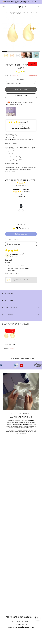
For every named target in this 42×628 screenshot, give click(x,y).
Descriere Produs (11, 143)
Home (6, 12)
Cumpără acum (21, 95)
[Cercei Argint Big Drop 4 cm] (9, 335)
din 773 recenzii (21, 185)
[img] (21, 183)
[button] (3, 7)
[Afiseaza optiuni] (14, 339)
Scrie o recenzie (21, 234)
